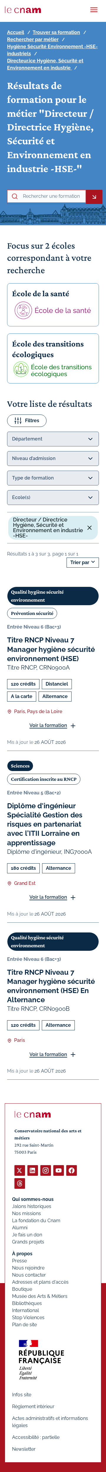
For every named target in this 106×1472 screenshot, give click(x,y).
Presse (19, 1261)
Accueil (15, 32)
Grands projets (28, 1242)
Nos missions (26, 1213)
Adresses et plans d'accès (40, 1282)
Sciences (20, 766)
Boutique (22, 1289)
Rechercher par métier (33, 39)
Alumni (19, 1227)
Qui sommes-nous (33, 1199)
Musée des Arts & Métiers (39, 1296)
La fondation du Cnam (36, 1220)
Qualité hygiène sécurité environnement (37, 596)
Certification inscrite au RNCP (44, 779)
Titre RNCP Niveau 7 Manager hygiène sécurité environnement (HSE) (51, 649)
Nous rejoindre (28, 1268)
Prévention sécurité (32, 613)
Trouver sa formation (56, 32)
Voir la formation (48, 725)
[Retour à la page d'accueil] (23, 9)
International (25, 1310)
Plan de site (24, 1324)
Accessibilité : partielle (35, 1437)
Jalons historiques (31, 1206)
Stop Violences (28, 1317)
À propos (22, 1253)
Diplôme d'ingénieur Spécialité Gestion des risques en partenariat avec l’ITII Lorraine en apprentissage (44, 824)
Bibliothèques (27, 1303)
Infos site (21, 1394)
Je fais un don (27, 1235)
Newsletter (24, 1449)
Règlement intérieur (33, 1406)
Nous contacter (29, 1275)
